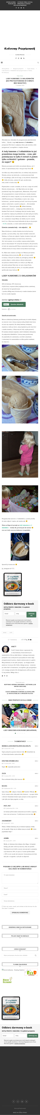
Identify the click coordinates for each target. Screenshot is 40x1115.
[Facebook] (13, 1101)
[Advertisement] (20, 27)
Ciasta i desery (30, 68)
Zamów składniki (17, 304)
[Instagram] (18, 8)
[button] (3, 718)
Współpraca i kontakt (24, 3)
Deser (4, 632)
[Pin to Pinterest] (28, 639)
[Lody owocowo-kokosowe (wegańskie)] (20, 716)
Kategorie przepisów (18, 68)
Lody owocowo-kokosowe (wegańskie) (20, 730)
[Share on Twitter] (26, 640)
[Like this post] (23, 639)
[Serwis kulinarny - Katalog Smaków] (13, 970)
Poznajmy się (12, 3)
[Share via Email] (30, 639)
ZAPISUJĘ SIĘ (31, 614)
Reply (36, 746)
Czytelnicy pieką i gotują (24, 2)
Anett (13, 646)
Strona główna (11, 2)
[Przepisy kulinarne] (7, 977)
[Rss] (23, 8)
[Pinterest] (21, 8)
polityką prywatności (20, 1043)
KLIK (4, 223)
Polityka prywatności (20, 5)
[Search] (38, 62)
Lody (10, 632)
